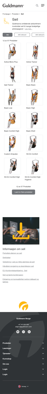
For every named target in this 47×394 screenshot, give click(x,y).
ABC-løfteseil (22, 35)
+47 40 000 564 (23, 324)
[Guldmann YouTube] (17, 331)
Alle (7, 35)
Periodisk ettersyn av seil (12, 253)
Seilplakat (6, 257)
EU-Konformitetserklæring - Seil (15, 270)
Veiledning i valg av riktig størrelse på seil (19, 262)
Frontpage (6, 14)
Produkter (15, 14)
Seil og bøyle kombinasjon (13, 275)
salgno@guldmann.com (23, 326)
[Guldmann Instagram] (23, 331)
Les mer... (28, 29)
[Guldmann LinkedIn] (29, 331)
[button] (42, 5)
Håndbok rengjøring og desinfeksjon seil (18, 266)
